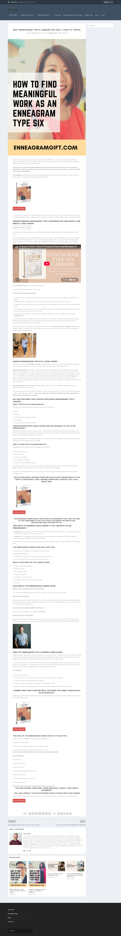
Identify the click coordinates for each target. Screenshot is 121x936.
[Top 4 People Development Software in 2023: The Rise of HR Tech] (75, 866)
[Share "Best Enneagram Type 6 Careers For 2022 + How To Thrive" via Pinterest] (39, 813)
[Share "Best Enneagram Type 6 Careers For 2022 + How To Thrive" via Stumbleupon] (46, 813)
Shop (103, 15)
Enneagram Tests (44, 15)
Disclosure (11, 921)
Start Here (13, 15)
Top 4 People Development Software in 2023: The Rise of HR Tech (75, 875)
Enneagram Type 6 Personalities (46, 221)
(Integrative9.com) (19, 315)
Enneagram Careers (52, 33)
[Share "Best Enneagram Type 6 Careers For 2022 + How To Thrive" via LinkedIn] (43, 813)
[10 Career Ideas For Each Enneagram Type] (56, 866)
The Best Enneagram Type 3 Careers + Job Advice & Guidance (37, 891)
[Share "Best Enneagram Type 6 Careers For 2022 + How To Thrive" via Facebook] (30, 813)
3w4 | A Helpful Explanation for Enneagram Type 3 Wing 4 (33, 2)
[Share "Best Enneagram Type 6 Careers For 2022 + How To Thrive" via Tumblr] (36, 813)
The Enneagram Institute (33, 364)
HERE (43, 611)
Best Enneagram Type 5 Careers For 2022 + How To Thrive (17, 891)
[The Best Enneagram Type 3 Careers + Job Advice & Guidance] (37, 874)
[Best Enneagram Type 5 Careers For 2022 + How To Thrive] (18, 874)
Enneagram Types (27, 15)
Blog (97, 15)
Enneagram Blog (12, 913)
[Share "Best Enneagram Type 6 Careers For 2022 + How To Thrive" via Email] (49, 813)
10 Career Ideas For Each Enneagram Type (55, 874)
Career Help (89, 15)
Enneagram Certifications (72, 15)
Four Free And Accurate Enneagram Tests (63, 326)
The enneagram (17, 175)
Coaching (57, 15)
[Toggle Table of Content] (27, 227)
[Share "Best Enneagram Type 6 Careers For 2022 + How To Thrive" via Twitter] (33, 813)
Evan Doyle (35, 33)
